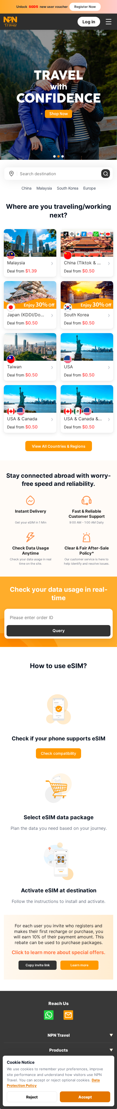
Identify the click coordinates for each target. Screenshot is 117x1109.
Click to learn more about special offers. (58, 952)
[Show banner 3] (62, 156)
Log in (88, 21)
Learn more (84, 966)
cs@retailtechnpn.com (68, 1015)
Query (59, 630)
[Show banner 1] (54, 156)
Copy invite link (38, 965)
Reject (32, 1097)
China (26, 188)
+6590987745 (48, 1015)
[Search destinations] (105, 173)
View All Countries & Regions (58, 446)
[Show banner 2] (58, 156)
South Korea (67, 188)
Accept (85, 1097)
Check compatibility (58, 753)
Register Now (85, 7)
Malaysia (44, 188)
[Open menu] (108, 22)
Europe (89, 188)
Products (58, 1050)
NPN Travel (59, 1035)
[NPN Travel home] (10, 22)
